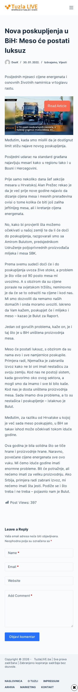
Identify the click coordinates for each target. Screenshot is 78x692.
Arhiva (10, 687)
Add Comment (20, 596)
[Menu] (71, 8)
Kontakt (47, 687)
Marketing (28, 687)
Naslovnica (13, 681)
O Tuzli (33, 681)
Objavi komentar (22, 637)
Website (14, 581)
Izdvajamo (50, 62)
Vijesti (63, 62)
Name (13, 553)
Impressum (51, 681)
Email (13, 567)
